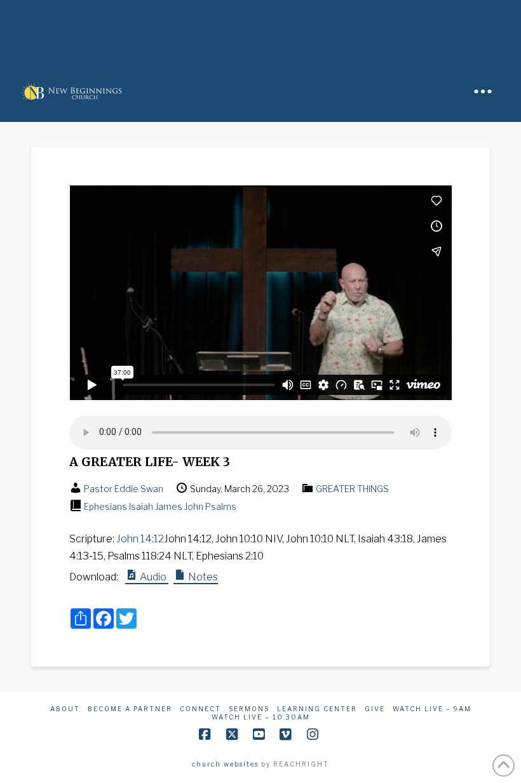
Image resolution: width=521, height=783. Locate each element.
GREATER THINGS (352, 488)
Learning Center (317, 709)
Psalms (220, 506)
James (168, 506)
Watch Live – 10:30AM (261, 717)
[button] (483, 91)
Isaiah (141, 506)
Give (375, 709)
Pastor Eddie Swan (123, 488)
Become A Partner (130, 709)
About (65, 709)
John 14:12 (140, 539)
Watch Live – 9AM (432, 709)
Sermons (249, 709)
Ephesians (105, 506)
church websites (225, 764)
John (193, 506)
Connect (200, 709)
